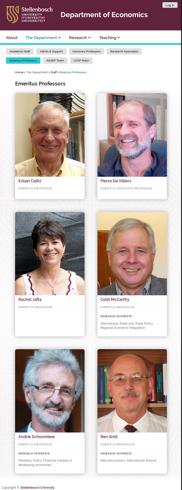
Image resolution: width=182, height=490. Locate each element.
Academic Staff (20, 51)
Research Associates (124, 51)
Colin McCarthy (115, 299)
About (12, 37)
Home (19, 72)
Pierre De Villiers (116, 181)
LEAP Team (81, 60)
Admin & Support (51, 51)
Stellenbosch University (37, 487)
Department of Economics (104, 15)
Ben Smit (109, 436)
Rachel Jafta (30, 299)
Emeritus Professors (23, 60)
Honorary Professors (87, 51)
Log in (170, 5)
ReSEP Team (55, 60)
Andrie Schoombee (36, 436)
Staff (54, 72)
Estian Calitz (29, 181)
